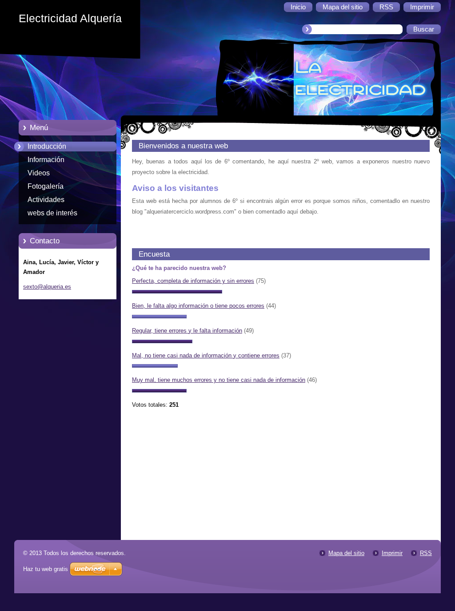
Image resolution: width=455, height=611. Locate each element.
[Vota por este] (177, 291)
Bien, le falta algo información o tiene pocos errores (198, 305)
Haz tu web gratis (45, 569)
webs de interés (52, 213)
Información (46, 159)
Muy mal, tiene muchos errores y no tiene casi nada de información (218, 380)
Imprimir (392, 553)
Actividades (46, 199)
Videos (39, 173)
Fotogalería (46, 186)
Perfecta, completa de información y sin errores (193, 281)
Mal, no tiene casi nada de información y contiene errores (205, 355)
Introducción (47, 146)
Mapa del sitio (346, 553)
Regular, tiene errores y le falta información (187, 330)
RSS (426, 553)
